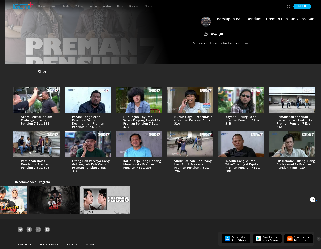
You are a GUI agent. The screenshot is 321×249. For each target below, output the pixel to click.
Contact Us (72, 244)
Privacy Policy (24, 244)
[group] (235, 238)
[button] (302, 6)
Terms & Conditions (49, 244)
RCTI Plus (91, 244)
